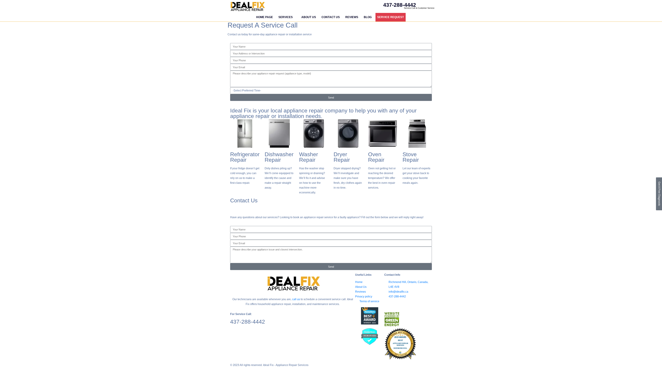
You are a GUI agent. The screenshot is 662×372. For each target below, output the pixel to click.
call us (296, 299)
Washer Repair (308, 157)
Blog (368, 17)
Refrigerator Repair (245, 157)
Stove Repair (411, 157)
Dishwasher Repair (279, 157)
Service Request (390, 17)
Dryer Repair (342, 157)
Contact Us (331, 17)
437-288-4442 (247, 321)
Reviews (351, 17)
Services (285, 17)
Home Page (264, 17)
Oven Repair (376, 157)
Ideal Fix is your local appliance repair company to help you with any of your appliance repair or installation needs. (323, 113)
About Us (308, 17)
